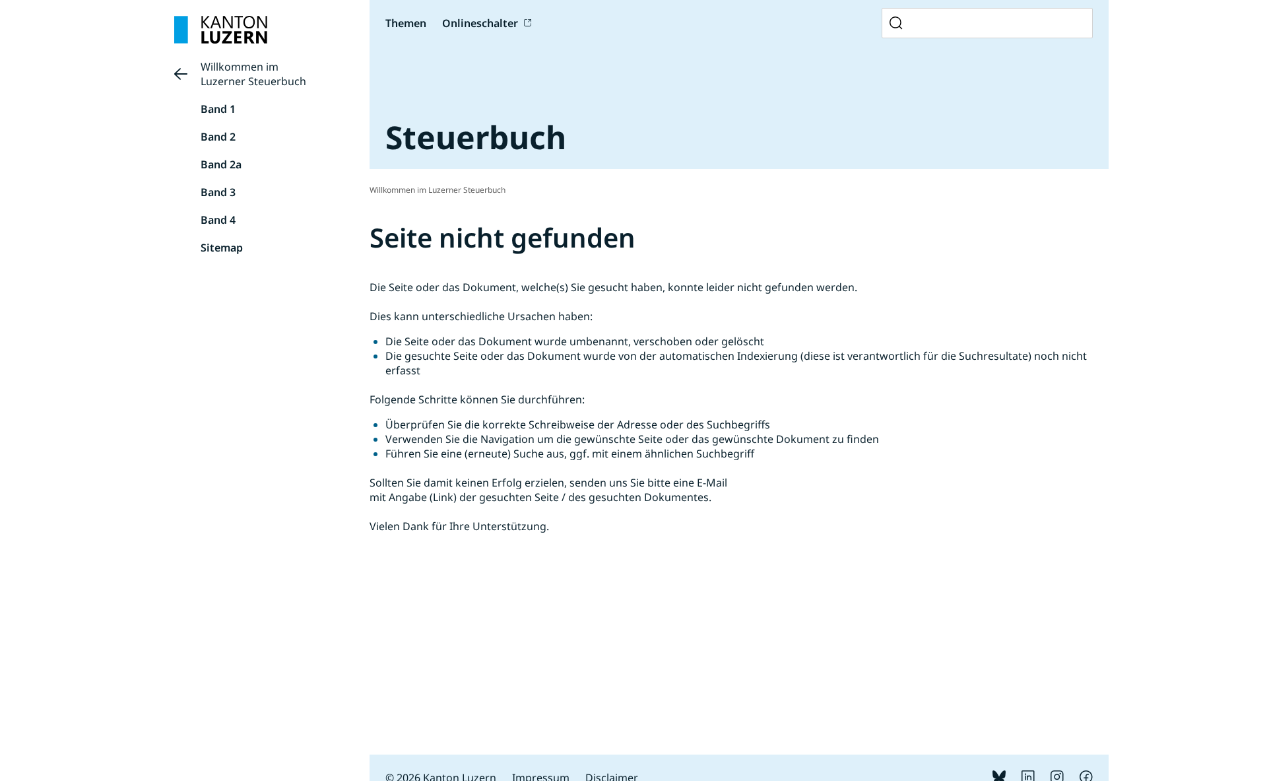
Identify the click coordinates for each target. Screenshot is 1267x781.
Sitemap (222, 247)
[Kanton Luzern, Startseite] (220, 30)
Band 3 (218, 192)
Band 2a (221, 164)
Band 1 (218, 109)
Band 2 (218, 136)
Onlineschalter (480, 23)
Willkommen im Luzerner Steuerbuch (253, 73)
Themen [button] (405, 23)
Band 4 (218, 220)
